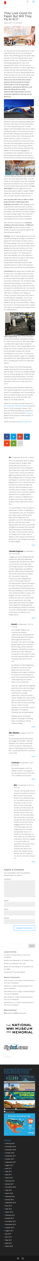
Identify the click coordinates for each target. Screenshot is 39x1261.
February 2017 (10, 1181)
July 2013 (8, 1234)
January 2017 (9, 1184)
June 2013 (8, 1237)
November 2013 (10, 1224)
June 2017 (8, 1168)
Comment (8, 879)
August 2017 (9, 1165)
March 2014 (9, 1212)
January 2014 (9, 1218)
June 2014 (8, 1206)
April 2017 (8, 1175)
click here (29, 413)
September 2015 (10, 1203)
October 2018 (9, 1153)
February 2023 (10, 1143)
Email (6, 909)
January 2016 (9, 1199)
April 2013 (8, 1243)
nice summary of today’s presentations (16, 406)
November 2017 (10, 1156)
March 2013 (9, 1246)
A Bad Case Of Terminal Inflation (14, 972)
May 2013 (8, 1240)
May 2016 (8, 1190)
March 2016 (9, 1193)
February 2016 (10, 1196)
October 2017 (9, 1159)
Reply (33, 545)
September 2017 (10, 1162)
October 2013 (9, 1228)
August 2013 (9, 1231)
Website (6, 918)
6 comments (18, 23)
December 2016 (10, 1187)
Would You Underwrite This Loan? (15, 963)
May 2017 (8, 1171)
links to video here (25, 422)
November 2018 (10, 1150)
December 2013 (10, 1221)
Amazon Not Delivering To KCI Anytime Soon (18, 960)
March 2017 (9, 1178)
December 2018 (10, 1146)
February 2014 (10, 1215)
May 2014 (8, 1209)
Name (6, 901)
